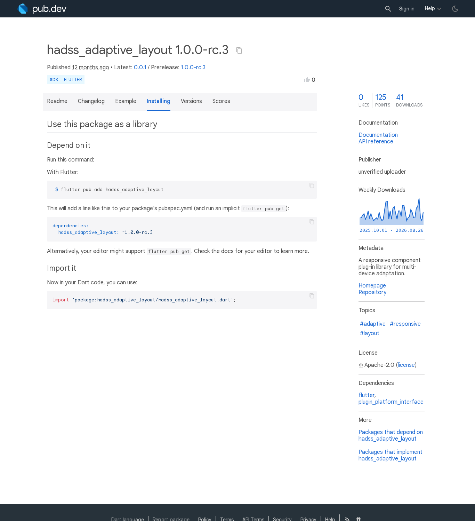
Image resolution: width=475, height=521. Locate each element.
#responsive (405, 324)
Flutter (73, 79)
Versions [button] (191, 101)
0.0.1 (140, 67)
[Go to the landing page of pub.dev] (41, 8)
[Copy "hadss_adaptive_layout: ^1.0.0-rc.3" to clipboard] (239, 50)
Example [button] (125, 101)
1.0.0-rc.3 (193, 67)
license (406, 365)
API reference (376, 141)
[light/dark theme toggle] (455, 9)
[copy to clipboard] (311, 185)
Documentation (378, 135)
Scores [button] (221, 101)
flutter (367, 395)
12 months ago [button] (90, 67)
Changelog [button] (91, 101)
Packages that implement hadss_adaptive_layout (390, 455)
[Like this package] (307, 79)
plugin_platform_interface (391, 401)
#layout (369, 333)
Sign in (406, 9)
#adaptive (373, 324)
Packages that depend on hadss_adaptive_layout (391, 435)
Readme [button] (57, 101)
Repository (372, 292)
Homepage (372, 285)
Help (430, 8)
